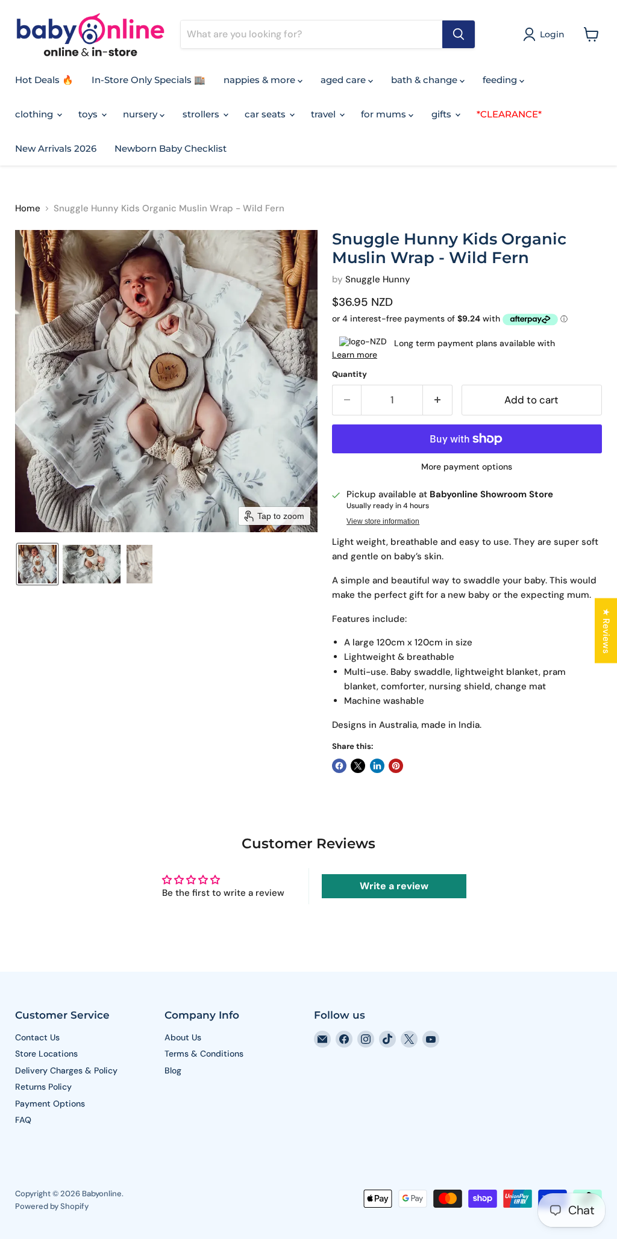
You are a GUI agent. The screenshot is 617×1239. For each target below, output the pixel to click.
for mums (385, 114)
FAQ (23, 1119)
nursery (141, 114)
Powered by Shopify (52, 1206)
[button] (546, 34)
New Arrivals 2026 (55, 148)
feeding (501, 79)
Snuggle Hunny (377, 279)
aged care (344, 79)
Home (27, 208)
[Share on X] (358, 766)
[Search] (458, 34)
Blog (172, 1070)
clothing (35, 114)
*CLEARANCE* (509, 114)
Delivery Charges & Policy (66, 1070)
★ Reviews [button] (606, 631)
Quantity (349, 374)
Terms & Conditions (203, 1053)
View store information (382, 521)
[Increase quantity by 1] (438, 400)
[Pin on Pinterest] (396, 766)
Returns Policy (43, 1086)
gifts (442, 114)
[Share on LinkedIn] (377, 766)
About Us (182, 1037)
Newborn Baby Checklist (170, 148)
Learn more (354, 354)
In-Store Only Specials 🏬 (148, 79)
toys (89, 114)
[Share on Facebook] (339, 766)
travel (324, 114)
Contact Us (37, 1037)
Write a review (394, 886)
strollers (202, 114)
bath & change (425, 79)
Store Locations (46, 1053)
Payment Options (50, 1103)
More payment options (466, 466)
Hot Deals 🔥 (44, 79)
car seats (266, 114)
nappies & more (261, 79)
